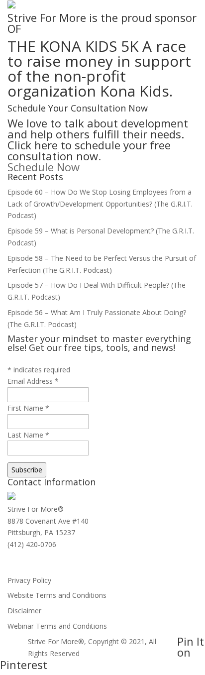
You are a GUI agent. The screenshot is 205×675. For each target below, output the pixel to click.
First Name (28, 408)
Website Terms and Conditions (56, 595)
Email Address (33, 381)
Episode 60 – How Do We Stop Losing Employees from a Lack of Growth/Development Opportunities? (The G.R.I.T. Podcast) (100, 204)
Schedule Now (43, 166)
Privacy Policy (29, 580)
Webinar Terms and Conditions (57, 626)
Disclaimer (24, 610)
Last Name (28, 435)
